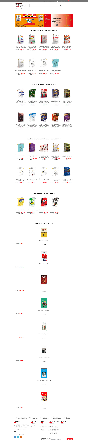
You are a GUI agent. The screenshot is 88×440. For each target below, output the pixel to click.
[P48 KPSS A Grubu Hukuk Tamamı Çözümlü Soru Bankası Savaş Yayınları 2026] (32, 201)
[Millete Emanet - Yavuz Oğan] (44, 256)
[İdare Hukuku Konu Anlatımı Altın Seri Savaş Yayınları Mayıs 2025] (44, 63)
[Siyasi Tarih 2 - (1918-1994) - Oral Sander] (44, 396)
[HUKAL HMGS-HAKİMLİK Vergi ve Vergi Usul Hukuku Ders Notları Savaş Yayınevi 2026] (67, 117)
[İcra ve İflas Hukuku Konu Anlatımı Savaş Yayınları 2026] (44, 171)
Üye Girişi (42, 425)
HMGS (34, 8)
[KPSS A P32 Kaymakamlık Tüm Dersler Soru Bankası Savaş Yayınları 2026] (32, 39)
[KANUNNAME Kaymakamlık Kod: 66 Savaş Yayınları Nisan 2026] (44, 39)
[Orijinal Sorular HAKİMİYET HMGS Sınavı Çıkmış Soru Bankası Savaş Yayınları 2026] (21, 93)
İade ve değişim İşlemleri (54, 427)
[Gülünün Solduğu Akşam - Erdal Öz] (44, 326)
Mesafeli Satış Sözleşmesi (54, 429)
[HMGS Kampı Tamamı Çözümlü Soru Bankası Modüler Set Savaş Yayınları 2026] (44, 93)
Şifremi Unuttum (44, 426)
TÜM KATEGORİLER (19, 8)
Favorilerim (43, 430)
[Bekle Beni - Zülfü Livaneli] (44, 232)
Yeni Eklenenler (59, 8)
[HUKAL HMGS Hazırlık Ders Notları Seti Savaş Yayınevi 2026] (55, 93)
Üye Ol (58, 1)
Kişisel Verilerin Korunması (54, 430)
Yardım (45, 1)
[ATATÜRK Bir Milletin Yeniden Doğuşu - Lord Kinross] (44, 279)
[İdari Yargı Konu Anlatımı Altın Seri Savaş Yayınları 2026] (55, 63)
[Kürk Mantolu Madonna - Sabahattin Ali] (44, 373)
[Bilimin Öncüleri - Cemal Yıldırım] (44, 303)
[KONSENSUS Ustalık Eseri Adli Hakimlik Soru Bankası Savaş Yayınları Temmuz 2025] (67, 171)
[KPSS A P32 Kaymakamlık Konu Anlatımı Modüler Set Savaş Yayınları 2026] (21, 39)
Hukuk (45, 8)
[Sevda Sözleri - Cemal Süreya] (44, 349)
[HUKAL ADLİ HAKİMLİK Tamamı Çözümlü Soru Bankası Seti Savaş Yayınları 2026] (67, 147)
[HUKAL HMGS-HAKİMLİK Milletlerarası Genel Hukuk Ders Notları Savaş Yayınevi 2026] (44, 117)
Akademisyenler (34, 425)
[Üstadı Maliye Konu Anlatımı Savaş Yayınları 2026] (55, 201)
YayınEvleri (63, 423)
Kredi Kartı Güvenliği (53, 433)
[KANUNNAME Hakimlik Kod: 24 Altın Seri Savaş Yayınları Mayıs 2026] (32, 147)
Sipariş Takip (51, 1)
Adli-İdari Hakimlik (28, 8)
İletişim (32, 426)
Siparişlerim (43, 429)
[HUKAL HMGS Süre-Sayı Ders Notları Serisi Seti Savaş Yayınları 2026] (21, 117)
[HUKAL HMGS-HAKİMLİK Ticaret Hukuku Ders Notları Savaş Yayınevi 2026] (55, 117)
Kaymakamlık (39, 8)
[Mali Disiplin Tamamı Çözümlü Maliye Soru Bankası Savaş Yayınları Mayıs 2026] (21, 201)
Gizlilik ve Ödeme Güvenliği (55, 425)
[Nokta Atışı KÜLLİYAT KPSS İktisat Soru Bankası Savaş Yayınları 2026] (44, 201)
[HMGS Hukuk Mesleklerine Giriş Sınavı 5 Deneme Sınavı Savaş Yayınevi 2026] (32, 93)
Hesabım (42, 427)
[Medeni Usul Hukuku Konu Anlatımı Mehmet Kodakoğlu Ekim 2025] (32, 171)
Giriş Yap (64, 1)
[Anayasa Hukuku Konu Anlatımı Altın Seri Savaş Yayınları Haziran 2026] (32, 63)
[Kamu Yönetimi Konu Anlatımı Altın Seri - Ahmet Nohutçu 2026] (21, 63)
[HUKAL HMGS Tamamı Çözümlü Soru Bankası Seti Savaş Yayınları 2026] (67, 93)
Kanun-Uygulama (51, 8)
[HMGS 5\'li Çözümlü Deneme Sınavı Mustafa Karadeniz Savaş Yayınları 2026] (32, 117)
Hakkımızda (33, 423)
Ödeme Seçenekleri (53, 426)
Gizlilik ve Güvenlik (53, 432)
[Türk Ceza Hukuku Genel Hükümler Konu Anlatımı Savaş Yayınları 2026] (21, 171)
